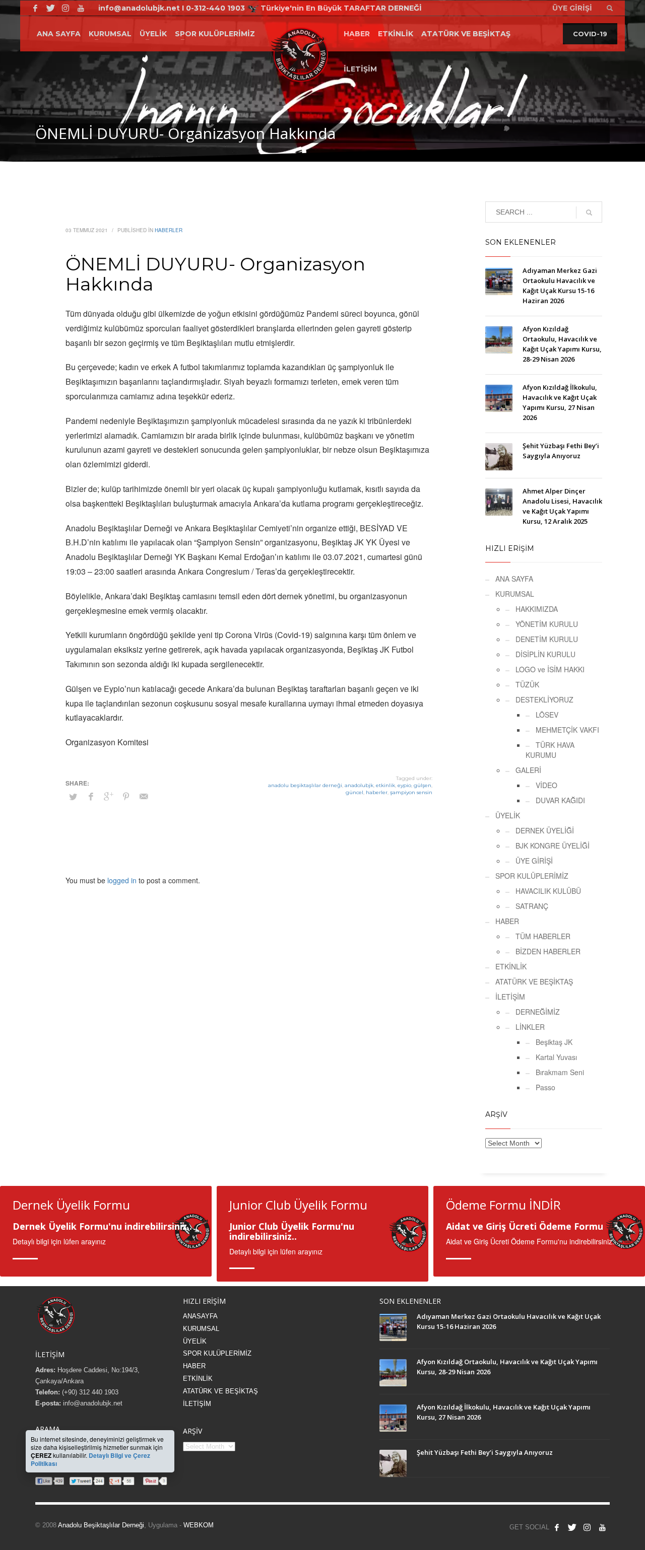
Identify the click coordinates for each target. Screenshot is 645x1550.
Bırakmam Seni (560, 1072)
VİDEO (546, 785)
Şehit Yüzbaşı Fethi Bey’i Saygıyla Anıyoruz (485, 1452)
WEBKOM (198, 1525)
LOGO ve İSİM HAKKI (550, 669)
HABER (507, 921)
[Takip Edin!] (50, 8)
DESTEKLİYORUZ (544, 699)
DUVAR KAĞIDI (560, 800)
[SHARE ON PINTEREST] (126, 796)
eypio (404, 785)
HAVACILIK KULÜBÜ (548, 891)
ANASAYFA (200, 1316)
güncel (354, 792)
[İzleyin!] (80, 8)
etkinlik (385, 785)
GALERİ (528, 770)
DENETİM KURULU (546, 639)
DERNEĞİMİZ (537, 1012)
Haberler (168, 230)
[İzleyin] (602, 1527)
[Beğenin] (556, 1527)
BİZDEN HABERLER (547, 951)
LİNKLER (530, 1027)
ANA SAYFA (514, 579)
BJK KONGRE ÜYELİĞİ (552, 845)
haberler (377, 792)
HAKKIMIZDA (536, 609)
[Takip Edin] (571, 1527)
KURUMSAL (514, 594)
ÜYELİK (507, 815)
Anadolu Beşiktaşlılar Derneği (101, 1525)
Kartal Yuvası (556, 1057)
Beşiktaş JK (554, 1042)
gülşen (422, 785)
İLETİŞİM (510, 997)
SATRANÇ (531, 906)
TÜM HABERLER (542, 936)
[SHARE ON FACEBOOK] (90, 796)
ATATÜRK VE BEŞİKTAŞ (534, 981)
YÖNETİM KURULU (546, 624)
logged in (123, 880)
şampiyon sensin (411, 792)
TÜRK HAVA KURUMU (550, 750)
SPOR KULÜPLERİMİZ (531, 876)
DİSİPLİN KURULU (545, 654)
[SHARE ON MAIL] (143, 796)
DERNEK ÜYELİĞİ (544, 830)
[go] (589, 212)
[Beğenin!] (35, 8)
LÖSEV (547, 715)
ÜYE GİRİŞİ (534, 861)
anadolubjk (359, 785)
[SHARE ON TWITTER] (73, 796)
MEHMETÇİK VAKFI (567, 730)
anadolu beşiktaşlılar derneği (305, 785)
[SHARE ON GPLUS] (108, 796)
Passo (545, 1087)
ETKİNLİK (511, 966)
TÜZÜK (527, 684)
